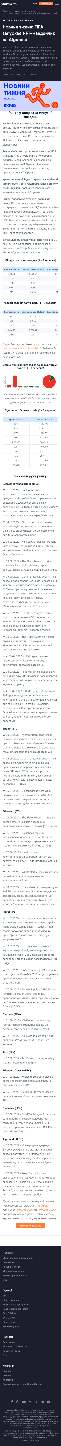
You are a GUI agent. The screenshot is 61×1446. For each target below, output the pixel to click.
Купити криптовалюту (15, 1275)
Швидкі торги (10, 1262)
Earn (5, 1280)
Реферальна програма (15, 1304)
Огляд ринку (8, 75)
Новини (7, 1375)
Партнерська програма (15, 1309)
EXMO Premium (11, 1300)
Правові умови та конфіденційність (22, 1384)
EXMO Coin (9, 1318)
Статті (6, 1355)
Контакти (8, 1380)
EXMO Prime (9, 1313)
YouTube (42, 1205)
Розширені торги (12, 1267)
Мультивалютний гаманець (18, 1258)
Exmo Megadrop (11, 1326)
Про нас (7, 1371)
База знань (9, 1342)
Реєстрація (46, 3)
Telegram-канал (24, 1209)
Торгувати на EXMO (30, 1225)
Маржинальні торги (13, 1271)
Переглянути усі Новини (20, 20)
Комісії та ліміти (11, 1351)
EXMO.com (20, 75)
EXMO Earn (9, 1322)
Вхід (35, 3)
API (4, 1296)
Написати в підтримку (15, 1346)
